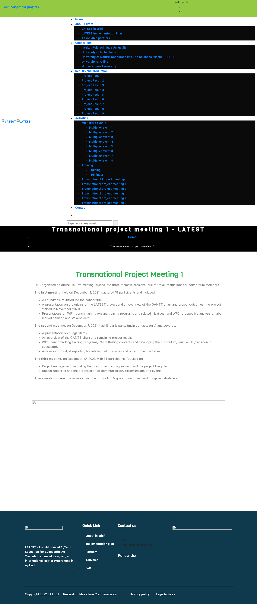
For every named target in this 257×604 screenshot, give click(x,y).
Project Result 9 (93, 113)
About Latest (84, 24)
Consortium (83, 43)
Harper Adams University (99, 66)
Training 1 (96, 170)
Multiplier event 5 (101, 146)
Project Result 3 (93, 85)
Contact (80, 208)
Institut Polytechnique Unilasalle (104, 48)
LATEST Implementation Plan (102, 33)
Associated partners (96, 38)
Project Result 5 (93, 95)
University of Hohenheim (99, 52)
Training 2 (96, 175)
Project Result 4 (93, 90)
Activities (81, 118)
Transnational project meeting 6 (104, 203)
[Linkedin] (254, 12)
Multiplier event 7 (101, 156)
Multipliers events (94, 123)
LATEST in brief (93, 29)
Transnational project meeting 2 (104, 189)
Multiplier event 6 (101, 151)
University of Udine (95, 62)
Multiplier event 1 (101, 128)
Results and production (92, 71)
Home (79, 19)
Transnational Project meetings (104, 179)
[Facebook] (254, 7)
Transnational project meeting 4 (104, 193)
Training (87, 165)
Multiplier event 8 (101, 160)
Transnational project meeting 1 (104, 184)
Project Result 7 (93, 104)
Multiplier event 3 (101, 137)
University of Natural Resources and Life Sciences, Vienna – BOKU (128, 57)
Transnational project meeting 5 (104, 198)
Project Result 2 (93, 80)
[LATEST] (9, 122)
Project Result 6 (93, 99)
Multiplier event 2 (101, 132)
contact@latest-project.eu (22, 7)
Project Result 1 (93, 76)
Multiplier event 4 (101, 142)
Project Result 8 (93, 109)
